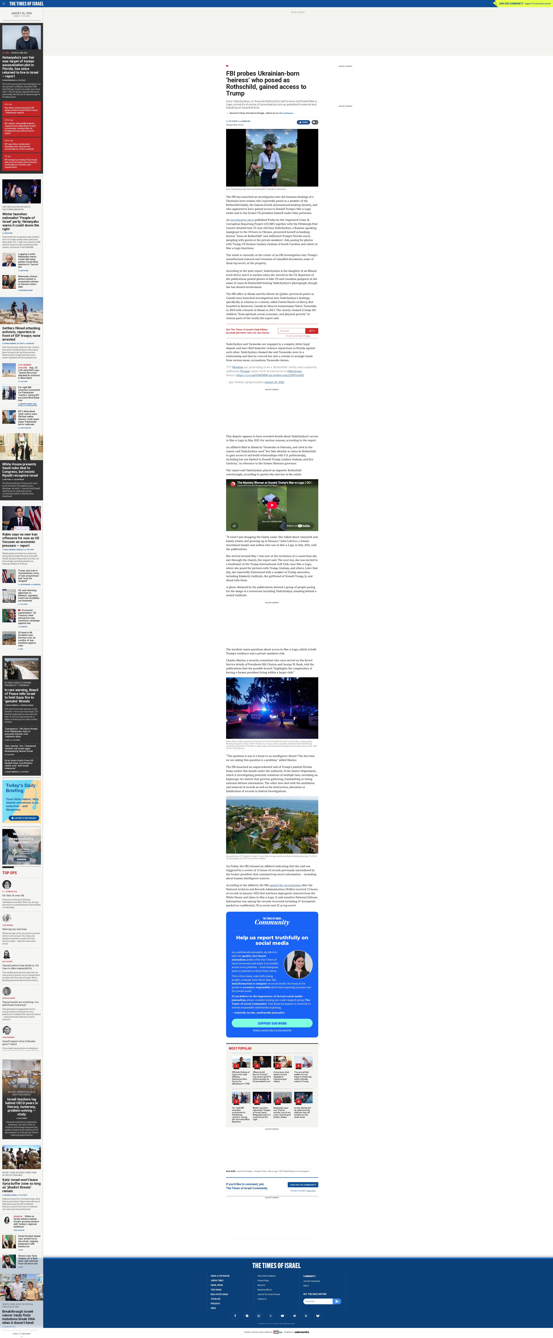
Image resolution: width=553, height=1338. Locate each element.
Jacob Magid (19, 479)
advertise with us (264, 1290)
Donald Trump (260, 1171)
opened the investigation (285, 885)
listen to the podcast (25, 818)
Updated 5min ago (19, 53)
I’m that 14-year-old (13, 895)
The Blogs (215, 1299)
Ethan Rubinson (8, 80)
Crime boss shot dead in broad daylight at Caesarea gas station (281, 1077)
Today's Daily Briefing (21, 788)
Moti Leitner (7, 961)
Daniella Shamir (8, 998)
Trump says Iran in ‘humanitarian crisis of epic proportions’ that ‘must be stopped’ (28, 575)
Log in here (311, 1190)
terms (308, 336)
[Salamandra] (302, 1332)
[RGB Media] (278, 1332)
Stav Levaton (31, 405)
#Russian (237, 367)
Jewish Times (217, 1280)
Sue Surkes (22, 1118)
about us (261, 1285)
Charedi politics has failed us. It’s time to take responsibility (20, 967)
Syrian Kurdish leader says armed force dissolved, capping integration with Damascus (29, 1241)
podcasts (215, 1303)
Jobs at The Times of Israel (268, 1294)
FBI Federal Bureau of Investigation (294, 1171)
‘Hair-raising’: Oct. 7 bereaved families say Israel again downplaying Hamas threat (20, 748)
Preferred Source (285, 113)
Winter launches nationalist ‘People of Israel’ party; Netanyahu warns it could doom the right (261, 1114)
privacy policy (263, 1280)
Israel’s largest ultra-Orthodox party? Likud (18, 1043)
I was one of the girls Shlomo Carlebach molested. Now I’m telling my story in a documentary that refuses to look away (21, 903)
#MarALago (294, 371)
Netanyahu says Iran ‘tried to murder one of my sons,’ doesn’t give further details (282, 1112)
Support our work (272, 1023)
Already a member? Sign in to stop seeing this (272, 1030)
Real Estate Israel (219, 1294)
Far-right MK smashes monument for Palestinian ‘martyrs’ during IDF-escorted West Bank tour (241, 1115)
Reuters (7, 479)
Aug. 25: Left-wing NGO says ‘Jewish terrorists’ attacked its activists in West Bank (29, 372)
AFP (21, 649)
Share (305, 122)
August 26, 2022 (274, 382)
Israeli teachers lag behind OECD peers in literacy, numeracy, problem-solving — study (21, 1106)
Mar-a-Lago (273, 1171)
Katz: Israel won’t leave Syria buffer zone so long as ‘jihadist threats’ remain (21, 1185)
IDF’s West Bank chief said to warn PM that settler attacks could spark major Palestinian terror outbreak (28, 418)
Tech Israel (216, 1290)
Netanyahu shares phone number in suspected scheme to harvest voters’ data (28, 281)
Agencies (245, 121)
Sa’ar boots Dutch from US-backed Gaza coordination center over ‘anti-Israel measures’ (19, 764)
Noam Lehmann (10, 343)
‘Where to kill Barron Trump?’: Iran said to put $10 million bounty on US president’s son (262, 1077)
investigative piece (242, 220)
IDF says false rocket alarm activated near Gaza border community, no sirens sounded (19, 146)
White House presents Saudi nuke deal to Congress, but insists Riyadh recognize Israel (20, 469)
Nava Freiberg (10, 550)
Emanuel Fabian (26, 404)
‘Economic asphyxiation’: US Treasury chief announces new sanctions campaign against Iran (29, 617)
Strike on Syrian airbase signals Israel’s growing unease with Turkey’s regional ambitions (26, 1221)
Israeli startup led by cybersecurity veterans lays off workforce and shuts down (302, 1112)
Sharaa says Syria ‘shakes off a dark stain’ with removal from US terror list (28, 1259)
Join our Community (511, 3)
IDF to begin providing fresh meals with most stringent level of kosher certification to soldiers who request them (21, 163)
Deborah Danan (26, 290)
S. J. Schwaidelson (9, 891)
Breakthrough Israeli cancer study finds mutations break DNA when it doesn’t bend (18, 1317)
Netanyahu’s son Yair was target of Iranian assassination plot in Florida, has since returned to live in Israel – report (20, 67)
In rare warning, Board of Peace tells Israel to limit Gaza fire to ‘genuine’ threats (21, 695)
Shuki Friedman (8, 1037)
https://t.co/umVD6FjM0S (252, 375)
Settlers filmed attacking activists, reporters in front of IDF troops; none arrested (21, 333)
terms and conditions (266, 1276)
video (213, 1308)
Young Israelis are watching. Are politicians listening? (20, 1003)
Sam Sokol (8, 233)
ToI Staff (233, 121)
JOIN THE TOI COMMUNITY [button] (303, 1184)
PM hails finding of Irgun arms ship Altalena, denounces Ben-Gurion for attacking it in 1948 (241, 1078)
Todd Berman (7, 925)
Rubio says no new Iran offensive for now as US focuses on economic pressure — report (20, 539)
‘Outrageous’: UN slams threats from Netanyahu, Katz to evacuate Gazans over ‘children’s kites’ (21, 732)
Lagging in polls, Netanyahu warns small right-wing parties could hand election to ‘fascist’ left (28, 260)
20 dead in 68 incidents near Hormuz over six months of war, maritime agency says (27, 639)
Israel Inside (217, 1285)
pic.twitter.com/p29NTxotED (286, 375)
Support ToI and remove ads (538, 3)
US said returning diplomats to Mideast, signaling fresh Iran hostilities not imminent (28, 595)
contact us (262, 1299)
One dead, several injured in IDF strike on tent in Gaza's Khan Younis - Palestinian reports (21, 110)
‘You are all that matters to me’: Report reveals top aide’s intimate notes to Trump (302, 1077)
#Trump (244, 371)
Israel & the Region (245, 1171)
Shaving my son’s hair (14, 929)
